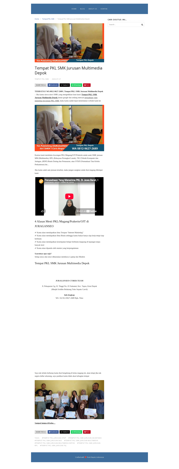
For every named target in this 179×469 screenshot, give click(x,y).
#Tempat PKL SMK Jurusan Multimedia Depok (55, 443)
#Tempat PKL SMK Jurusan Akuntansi (85, 438)
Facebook (53, 85)
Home (74, 9)
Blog (82, 9)
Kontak (104, 9)
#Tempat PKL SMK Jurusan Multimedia (81, 440)
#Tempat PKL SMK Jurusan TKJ (53, 445)
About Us (93, 9)
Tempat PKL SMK (48, 19)
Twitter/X (65, 85)
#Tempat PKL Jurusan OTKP (54, 438)
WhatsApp (77, 85)
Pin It (87, 85)
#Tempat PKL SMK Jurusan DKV (48, 440)
